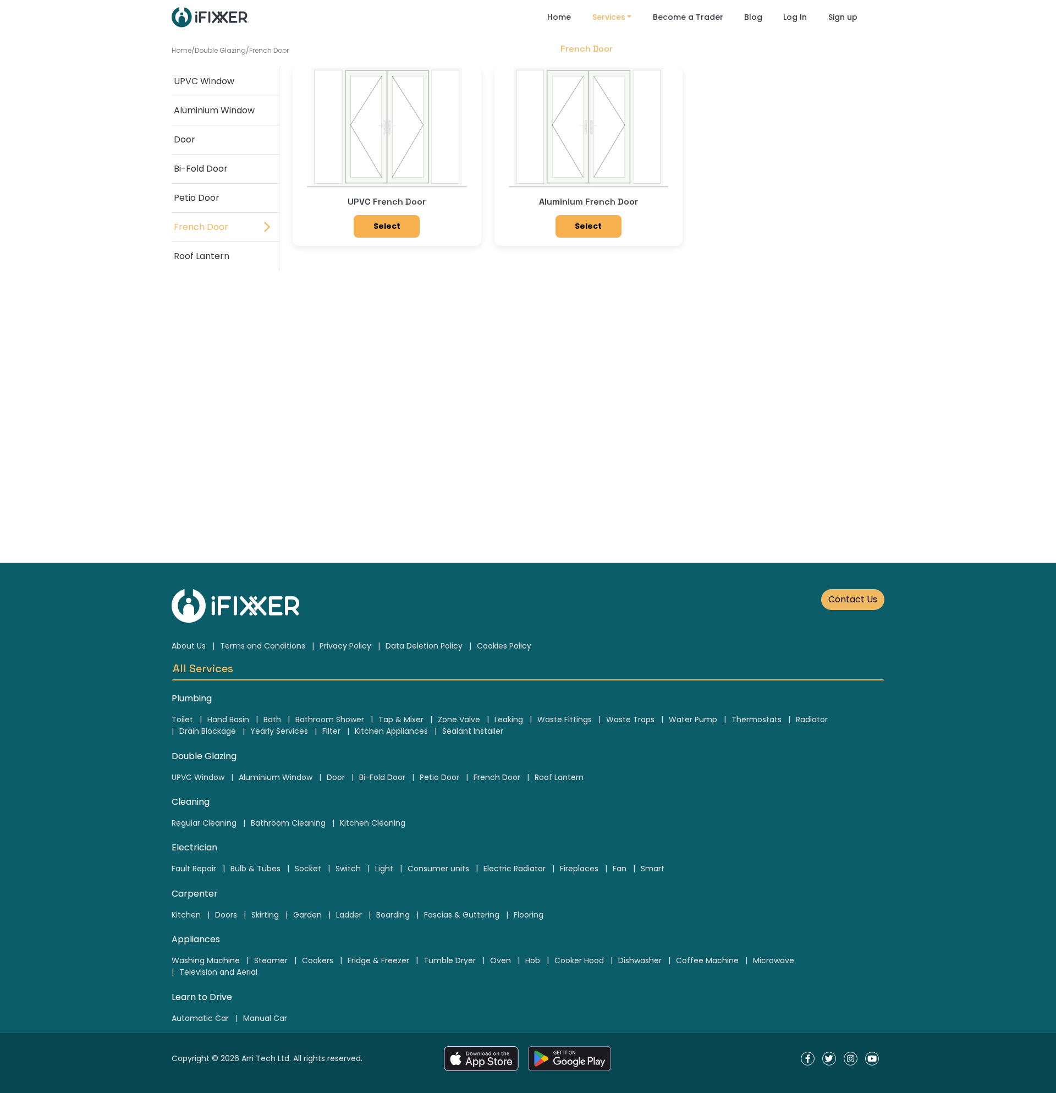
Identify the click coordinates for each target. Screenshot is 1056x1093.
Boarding (393, 914)
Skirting (265, 914)
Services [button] (608, 17)
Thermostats (757, 719)
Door (184, 139)
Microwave (773, 960)
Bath (272, 719)
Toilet (182, 719)
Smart (652, 868)
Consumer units (438, 868)
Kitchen (186, 914)
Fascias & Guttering (461, 914)
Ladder (349, 914)
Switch (348, 868)
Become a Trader (688, 17)
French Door (269, 50)
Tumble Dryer (450, 960)
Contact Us (852, 599)
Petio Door (196, 197)
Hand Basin (228, 719)
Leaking (508, 719)
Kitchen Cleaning (372, 822)
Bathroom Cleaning (288, 822)
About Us (189, 645)
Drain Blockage (207, 731)
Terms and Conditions (262, 645)
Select (386, 226)
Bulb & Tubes (255, 868)
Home (559, 17)
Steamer (271, 960)
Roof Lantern (201, 256)
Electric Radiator (514, 868)
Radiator (812, 719)
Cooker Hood (579, 960)
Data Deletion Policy (424, 645)
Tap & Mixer (401, 719)
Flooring (528, 914)
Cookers (317, 960)
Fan (619, 868)
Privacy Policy (345, 645)
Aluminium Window (214, 110)
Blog (753, 17)
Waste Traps (630, 719)
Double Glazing (220, 50)
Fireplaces (579, 868)
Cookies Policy (504, 645)
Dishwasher (640, 960)
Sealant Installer (472, 731)
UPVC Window (204, 81)
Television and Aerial (218, 971)
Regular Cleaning (204, 822)
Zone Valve (459, 719)
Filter (331, 731)
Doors (226, 914)
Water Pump (693, 719)
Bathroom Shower (329, 719)
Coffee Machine (707, 960)
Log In (795, 17)
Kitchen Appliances (391, 731)
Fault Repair (194, 868)
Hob (532, 960)
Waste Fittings (564, 719)
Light (384, 868)
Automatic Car (200, 1018)
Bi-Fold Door (201, 168)
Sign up (842, 17)
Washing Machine (206, 960)
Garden (307, 914)
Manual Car (265, 1018)
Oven (500, 960)
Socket (308, 868)
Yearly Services (279, 731)
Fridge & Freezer (378, 960)
